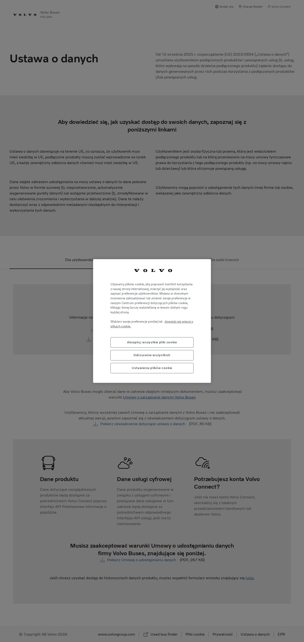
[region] (152, 321)
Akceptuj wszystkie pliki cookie (152, 342)
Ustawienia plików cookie (152, 368)
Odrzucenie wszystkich (152, 355)
